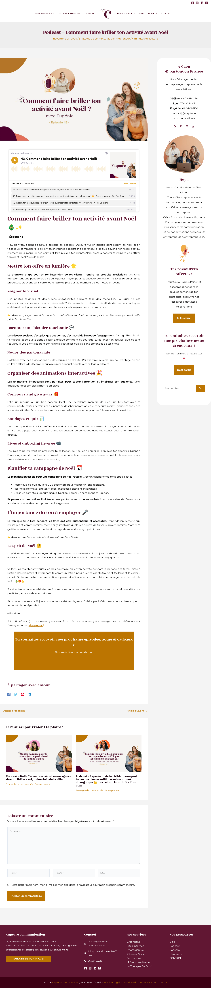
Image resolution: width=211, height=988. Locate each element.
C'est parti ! (184, 369)
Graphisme (133, 941)
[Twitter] (15, 694)
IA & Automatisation (139, 962)
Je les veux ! (184, 318)
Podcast (175, 945)
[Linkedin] (201, 2)
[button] (53, 13)
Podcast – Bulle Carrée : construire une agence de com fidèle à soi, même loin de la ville (38, 778)
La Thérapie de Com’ (139, 966)
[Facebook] (192, 2)
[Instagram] (197, 2)
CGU (157, 982)
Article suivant (137, 711)
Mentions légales (113, 982)
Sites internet (135, 945)
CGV (164, 982)
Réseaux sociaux (137, 954)
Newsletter (176, 954)
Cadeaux (175, 949)
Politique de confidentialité (138, 982)
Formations (134, 958)
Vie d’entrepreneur (118, 38)
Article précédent (12, 711)
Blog (172, 941)
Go (200, 388)
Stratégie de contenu (92, 38)
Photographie (135, 949)
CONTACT (175, 958)
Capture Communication (65, 982)
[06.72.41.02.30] (93, 961)
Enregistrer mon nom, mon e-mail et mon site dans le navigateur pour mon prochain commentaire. (73, 884)
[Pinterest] (206, 2)
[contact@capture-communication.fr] (101, 944)
